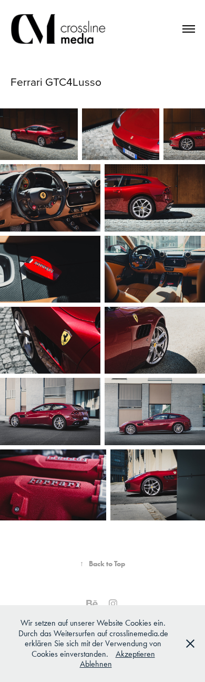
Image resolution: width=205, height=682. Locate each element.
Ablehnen (96, 664)
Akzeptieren (135, 654)
